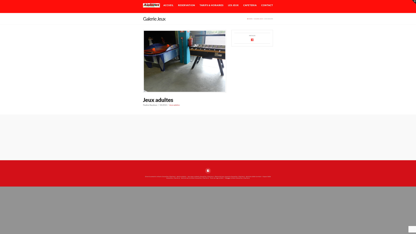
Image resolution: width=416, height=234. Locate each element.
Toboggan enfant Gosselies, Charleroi (237, 178)
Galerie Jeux (258, 18)
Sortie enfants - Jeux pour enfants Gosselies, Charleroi (195, 176)
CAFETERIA (250, 5)
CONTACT (267, 5)
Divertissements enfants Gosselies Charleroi (160, 176)
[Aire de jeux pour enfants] (151, 5)
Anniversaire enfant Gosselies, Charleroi (195, 178)
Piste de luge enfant (216, 178)
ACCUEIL (168, 5)
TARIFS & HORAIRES (211, 5)
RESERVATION (186, 5)
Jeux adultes (174, 105)
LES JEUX (233, 5)
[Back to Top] (413, 231)
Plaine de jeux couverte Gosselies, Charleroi (230, 176)
